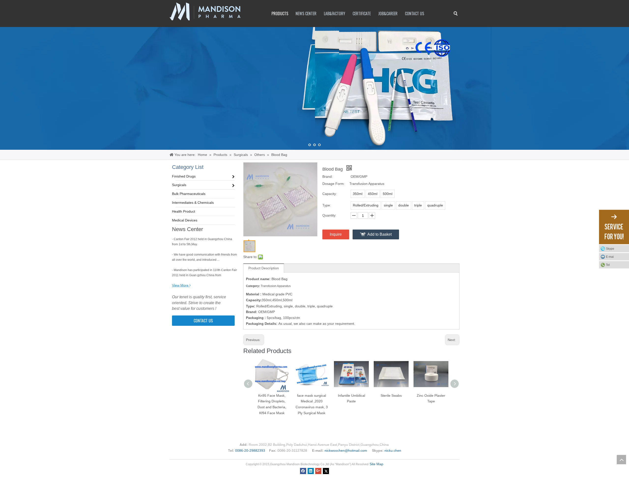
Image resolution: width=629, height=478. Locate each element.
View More (180, 285)
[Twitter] (326, 470)
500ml (387, 194)
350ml (357, 194)
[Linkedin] (311, 470)
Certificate (362, 13)
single (388, 205)
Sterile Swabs (391, 395)
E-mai (610, 256)
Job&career (388, 13)
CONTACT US (203, 321)
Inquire (336, 234)
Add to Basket (379, 234)
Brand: (327, 176)
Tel (608, 264)
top (621, 459)
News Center (306, 13)
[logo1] (205, 11)
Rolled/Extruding (365, 205)
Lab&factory (334, 13)
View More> (198, 138)
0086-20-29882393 (250, 450)
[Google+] (318, 470)
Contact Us (414, 13)
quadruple (435, 205)
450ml (372, 194)
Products (280, 13)
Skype (610, 248)
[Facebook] (303, 470)
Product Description (263, 268)
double (403, 205)
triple (418, 205)
